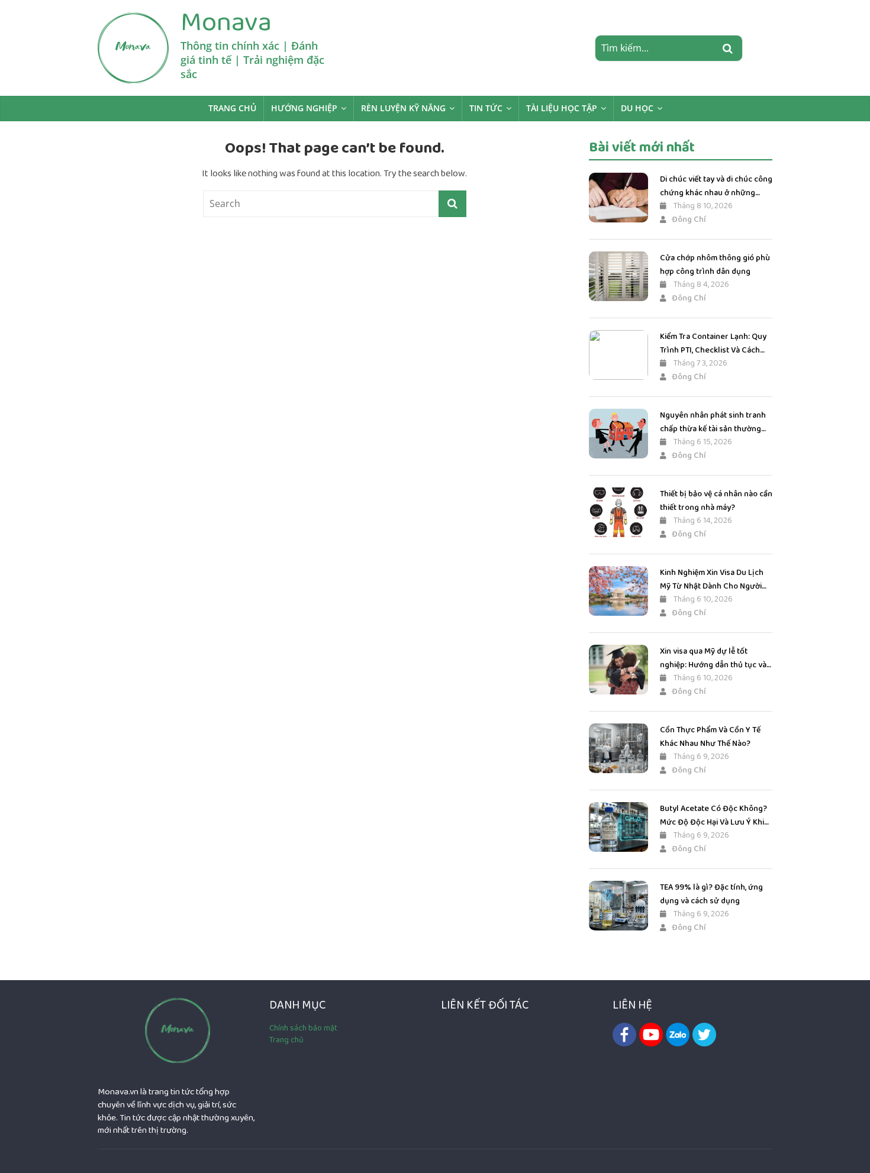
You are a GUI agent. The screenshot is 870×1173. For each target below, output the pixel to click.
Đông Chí (689, 219)
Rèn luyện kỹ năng (403, 108)
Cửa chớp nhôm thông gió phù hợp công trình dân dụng (715, 264)
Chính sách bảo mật (303, 1028)
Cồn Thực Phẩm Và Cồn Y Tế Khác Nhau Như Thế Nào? (710, 736)
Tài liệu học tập (561, 108)
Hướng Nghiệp (304, 108)
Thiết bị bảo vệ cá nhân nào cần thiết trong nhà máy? (716, 500)
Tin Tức (485, 108)
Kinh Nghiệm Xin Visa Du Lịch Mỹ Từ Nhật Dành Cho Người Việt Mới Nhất (711, 579)
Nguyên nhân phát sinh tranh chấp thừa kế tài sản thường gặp (713, 422)
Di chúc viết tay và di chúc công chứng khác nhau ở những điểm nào (716, 186)
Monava (226, 22)
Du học (637, 108)
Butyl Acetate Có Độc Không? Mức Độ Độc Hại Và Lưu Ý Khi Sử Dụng (713, 815)
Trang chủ (232, 108)
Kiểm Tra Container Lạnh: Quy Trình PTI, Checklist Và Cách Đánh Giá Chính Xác (713, 343)
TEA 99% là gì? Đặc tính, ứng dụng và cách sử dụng (711, 894)
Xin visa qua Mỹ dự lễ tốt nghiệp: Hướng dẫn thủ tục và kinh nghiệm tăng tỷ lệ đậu (713, 658)
